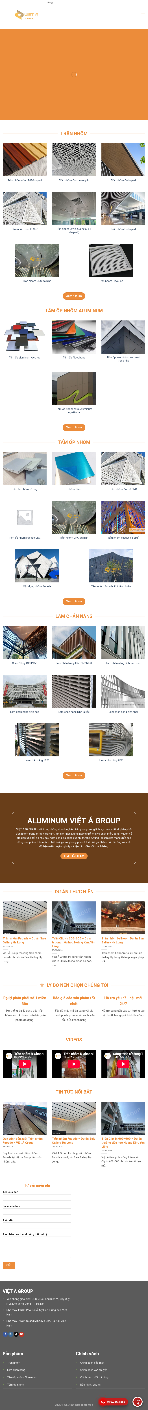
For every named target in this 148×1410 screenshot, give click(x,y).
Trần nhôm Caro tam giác (74, 180)
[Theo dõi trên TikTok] (16, 1334)
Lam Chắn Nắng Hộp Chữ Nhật (74, 663)
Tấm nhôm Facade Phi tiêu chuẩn (111, 586)
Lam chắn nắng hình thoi (123, 712)
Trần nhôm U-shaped (123, 229)
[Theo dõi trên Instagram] (10, 1334)
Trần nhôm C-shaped (123, 180)
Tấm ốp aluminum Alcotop (24, 357)
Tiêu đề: (8, 1220)
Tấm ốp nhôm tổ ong (24, 489)
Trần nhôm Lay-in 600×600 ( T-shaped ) (74, 230)
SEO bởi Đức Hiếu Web (78, 1405)
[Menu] (143, 14)
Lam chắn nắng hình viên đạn (123, 663)
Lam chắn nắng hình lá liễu (74, 712)
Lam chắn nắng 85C (111, 760)
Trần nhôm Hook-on (111, 281)
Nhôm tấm (74, 489)
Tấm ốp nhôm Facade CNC (25, 537)
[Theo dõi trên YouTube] (21, 1334)
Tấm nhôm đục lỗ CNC (24, 229)
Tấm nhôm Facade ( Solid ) (123, 537)
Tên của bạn (10, 1192)
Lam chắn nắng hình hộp (24, 712)
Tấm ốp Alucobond (74, 357)
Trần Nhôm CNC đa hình (37, 281)
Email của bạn (11, 1206)
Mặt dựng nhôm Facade (37, 586)
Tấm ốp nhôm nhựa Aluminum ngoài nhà (74, 411)
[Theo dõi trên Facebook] (5, 1334)
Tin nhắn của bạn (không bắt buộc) (25, 1234)
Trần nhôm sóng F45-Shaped (25, 180)
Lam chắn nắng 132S (37, 760)
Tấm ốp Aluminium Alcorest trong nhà (123, 359)
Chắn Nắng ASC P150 (24, 663)
